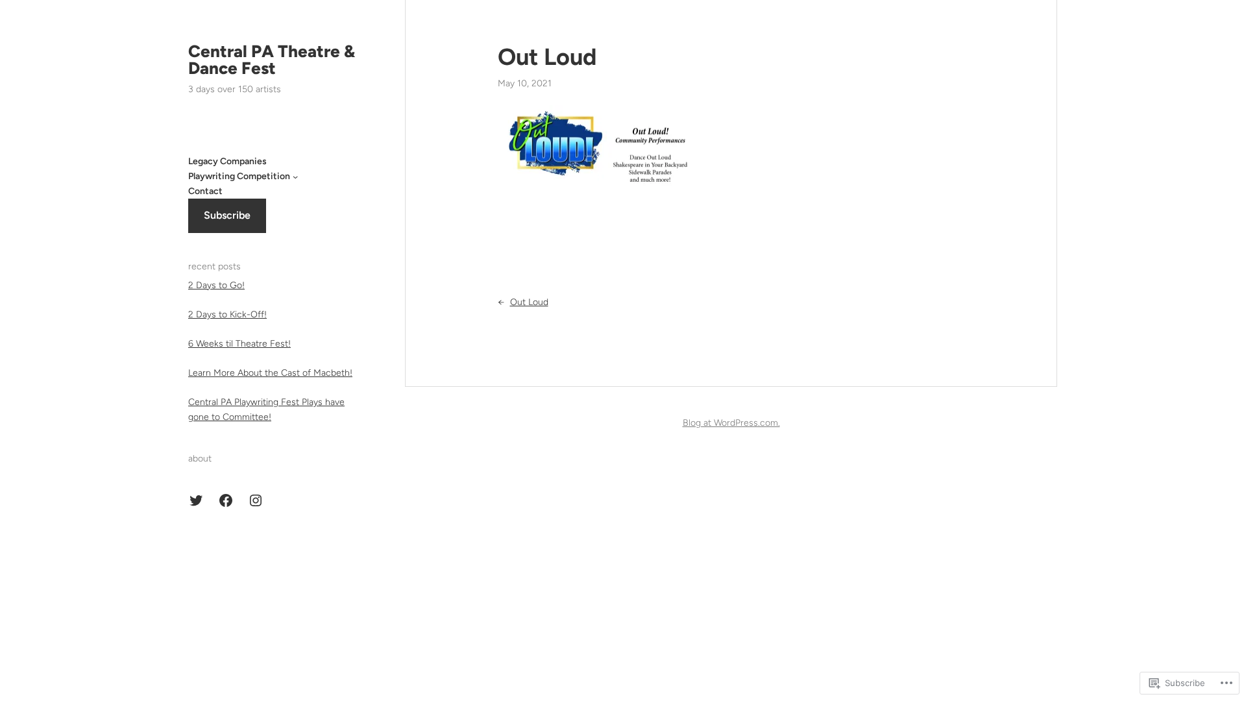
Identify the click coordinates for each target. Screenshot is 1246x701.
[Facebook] (226, 500)
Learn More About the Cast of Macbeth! (270, 372)
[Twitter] (196, 500)
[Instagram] (255, 500)
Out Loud (547, 57)
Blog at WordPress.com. (731, 422)
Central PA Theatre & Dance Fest (271, 60)
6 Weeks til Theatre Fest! (239, 343)
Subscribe (227, 215)
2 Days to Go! (216, 285)
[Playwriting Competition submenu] (295, 176)
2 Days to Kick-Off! (227, 314)
